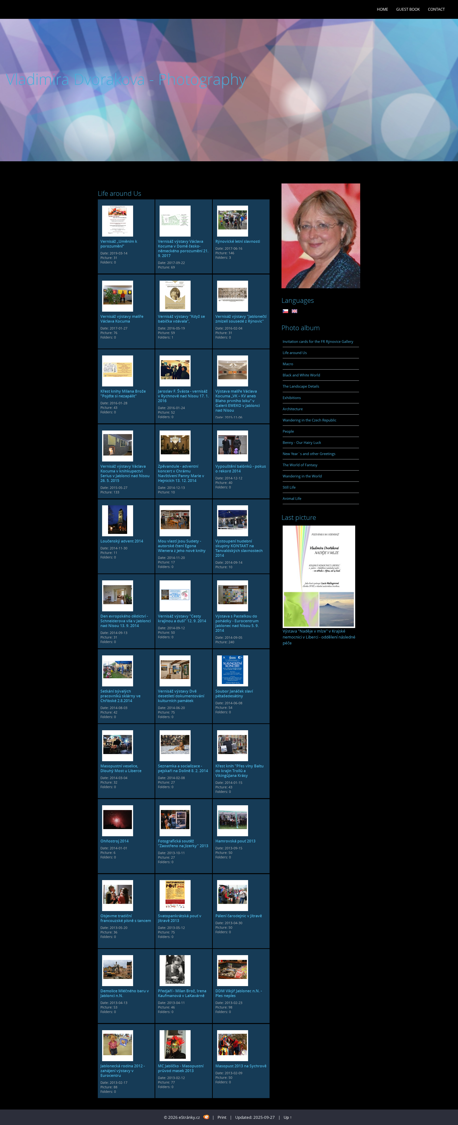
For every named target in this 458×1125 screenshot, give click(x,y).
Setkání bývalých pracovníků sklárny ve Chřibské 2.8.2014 (120, 696)
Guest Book (408, 9)
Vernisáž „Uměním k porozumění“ (118, 244)
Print (222, 1117)
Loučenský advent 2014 (121, 541)
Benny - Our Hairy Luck (302, 442)
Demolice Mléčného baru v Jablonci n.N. (124, 993)
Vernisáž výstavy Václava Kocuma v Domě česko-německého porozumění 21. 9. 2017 (183, 248)
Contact (436, 9)
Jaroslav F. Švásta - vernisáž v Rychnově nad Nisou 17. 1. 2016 (183, 396)
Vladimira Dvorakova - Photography (126, 79)
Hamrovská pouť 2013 (235, 841)
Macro (288, 363)
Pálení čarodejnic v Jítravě (238, 915)
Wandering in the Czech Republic (309, 420)
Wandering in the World (302, 476)
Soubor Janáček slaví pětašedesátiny (234, 694)
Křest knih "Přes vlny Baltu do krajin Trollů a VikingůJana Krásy (239, 770)
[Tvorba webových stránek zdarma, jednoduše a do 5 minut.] (206, 1116)
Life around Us (295, 352)
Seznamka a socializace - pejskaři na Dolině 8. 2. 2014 (183, 768)
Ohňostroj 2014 (114, 841)
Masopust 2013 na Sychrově (240, 1066)
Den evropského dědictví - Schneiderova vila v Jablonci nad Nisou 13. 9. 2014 (125, 620)
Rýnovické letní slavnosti (237, 241)
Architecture (293, 408)
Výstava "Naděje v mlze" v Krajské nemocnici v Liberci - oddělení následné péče (319, 637)
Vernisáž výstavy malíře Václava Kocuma (121, 319)
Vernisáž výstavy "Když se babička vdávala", (181, 319)
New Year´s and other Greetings (309, 453)
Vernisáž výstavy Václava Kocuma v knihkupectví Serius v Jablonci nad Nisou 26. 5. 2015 (125, 473)
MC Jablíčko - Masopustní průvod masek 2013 (180, 1068)
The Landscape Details (301, 386)
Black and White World (301, 375)
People (288, 431)
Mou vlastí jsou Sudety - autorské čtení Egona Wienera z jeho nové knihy (182, 545)
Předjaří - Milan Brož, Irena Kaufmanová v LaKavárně (182, 993)
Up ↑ (288, 1117)
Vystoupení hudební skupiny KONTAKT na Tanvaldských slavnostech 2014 (239, 548)
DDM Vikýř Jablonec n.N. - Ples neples (238, 993)
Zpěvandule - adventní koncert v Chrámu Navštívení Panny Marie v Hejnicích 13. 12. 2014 (181, 473)
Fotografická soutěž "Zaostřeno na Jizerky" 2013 (183, 843)
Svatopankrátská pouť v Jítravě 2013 (179, 918)
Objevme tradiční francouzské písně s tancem (125, 918)
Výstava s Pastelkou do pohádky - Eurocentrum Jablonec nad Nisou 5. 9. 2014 (237, 623)
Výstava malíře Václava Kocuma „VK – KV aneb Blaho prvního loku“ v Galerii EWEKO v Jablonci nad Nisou (237, 401)
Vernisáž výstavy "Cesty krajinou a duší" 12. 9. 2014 (182, 618)
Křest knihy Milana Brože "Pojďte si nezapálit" (123, 394)
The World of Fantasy (300, 464)
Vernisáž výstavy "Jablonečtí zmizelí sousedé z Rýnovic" (240, 319)
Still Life (289, 487)
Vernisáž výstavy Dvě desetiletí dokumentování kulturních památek (181, 696)
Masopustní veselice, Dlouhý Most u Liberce (120, 768)
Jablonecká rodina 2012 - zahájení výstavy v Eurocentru (122, 1070)
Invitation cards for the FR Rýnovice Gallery (318, 341)
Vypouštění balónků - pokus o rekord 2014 (240, 469)
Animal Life (292, 498)
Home (382, 9)
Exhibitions (292, 397)
